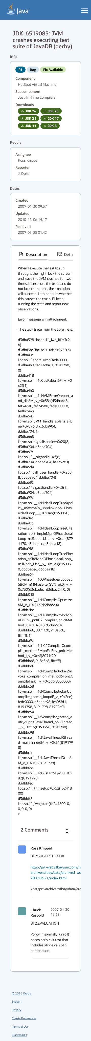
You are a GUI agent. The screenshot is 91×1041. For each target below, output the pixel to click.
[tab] (33, 254)
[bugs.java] (19, 9)
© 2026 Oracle (21, 993)
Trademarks (19, 1035)
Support (16, 1001)
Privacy (16, 1010)
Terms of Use (20, 1026)
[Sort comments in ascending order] (68, 831)
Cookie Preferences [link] (24, 1018)
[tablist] (45, 254)
